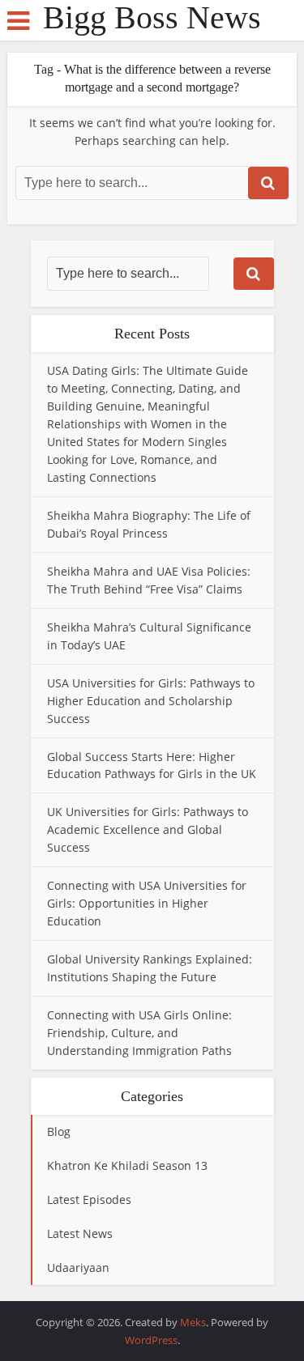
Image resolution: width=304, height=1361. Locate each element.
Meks (193, 1322)
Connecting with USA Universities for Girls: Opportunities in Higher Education (146, 903)
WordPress (151, 1340)
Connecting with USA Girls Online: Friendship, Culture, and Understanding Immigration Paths (139, 1032)
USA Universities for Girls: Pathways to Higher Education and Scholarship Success (151, 700)
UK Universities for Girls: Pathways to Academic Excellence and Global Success (147, 829)
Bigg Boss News (152, 17)
